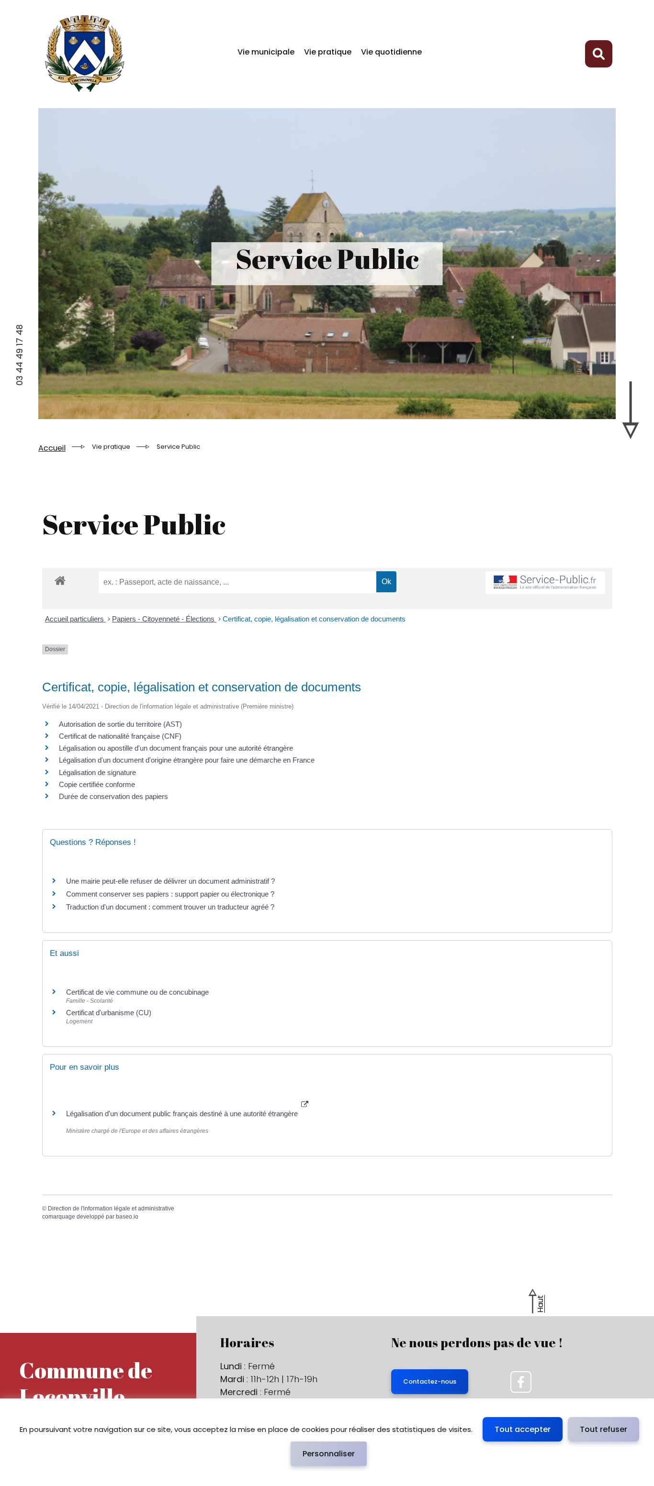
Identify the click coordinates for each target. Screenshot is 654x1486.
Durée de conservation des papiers (113, 796)
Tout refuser (603, 1429)
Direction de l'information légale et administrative (111, 1208)
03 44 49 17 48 (19, 355)
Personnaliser (329, 1453)
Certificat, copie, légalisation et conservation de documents (314, 619)
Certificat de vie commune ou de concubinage (137, 992)
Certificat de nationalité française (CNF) (120, 736)
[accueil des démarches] (60, 588)
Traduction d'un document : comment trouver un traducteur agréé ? (170, 907)
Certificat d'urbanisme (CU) (108, 1013)
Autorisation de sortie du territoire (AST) (120, 724)
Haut (540, 1304)
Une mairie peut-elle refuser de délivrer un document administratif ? (170, 881)
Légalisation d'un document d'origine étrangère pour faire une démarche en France (187, 760)
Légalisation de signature (97, 772)
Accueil (52, 448)
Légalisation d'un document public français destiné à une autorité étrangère (183, 1113)
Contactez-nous (429, 1381)
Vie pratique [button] (327, 51)
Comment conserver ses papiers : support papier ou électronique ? (170, 894)
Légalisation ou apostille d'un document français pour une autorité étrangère (176, 748)
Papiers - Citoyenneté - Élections (164, 619)
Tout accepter (523, 1429)
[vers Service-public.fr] (545, 583)
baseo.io (127, 1216)
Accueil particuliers (75, 619)
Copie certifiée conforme (97, 784)
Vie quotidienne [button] (391, 51)
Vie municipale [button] (265, 51)
